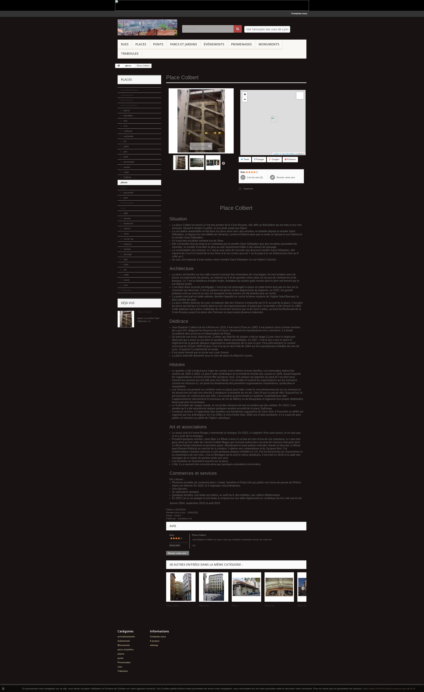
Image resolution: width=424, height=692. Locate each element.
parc (125, 151)
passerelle (128, 192)
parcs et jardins (183, 44)
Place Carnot (304, 605)
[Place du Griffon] (213, 587)
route (125, 264)
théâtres (127, 177)
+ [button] (245, 94)
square (126, 167)
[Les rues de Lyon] (147, 27)
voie (125, 285)
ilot (124, 141)
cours (126, 233)
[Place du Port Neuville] (279, 587)
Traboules (129, 53)
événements (214, 44)
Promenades (241, 44)
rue (125, 269)
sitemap (154, 645)
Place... (236, 605)
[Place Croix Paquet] (181, 587)
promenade (128, 162)
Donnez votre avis (285, 177)
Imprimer (248, 188)
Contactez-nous (299, 13)
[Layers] (300, 95)
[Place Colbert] (180, 162)
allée (125, 213)
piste (125, 156)
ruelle (126, 275)
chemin (127, 228)
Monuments (269, 44)
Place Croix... (173, 605)
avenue (127, 218)
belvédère (128, 115)
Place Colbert (144, 311)
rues (125, 44)
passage (127, 254)
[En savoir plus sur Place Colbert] (126, 319)
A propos (154, 641)
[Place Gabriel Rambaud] (246, 587)
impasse (127, 244)
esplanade (128, 136)
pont (125, 198)
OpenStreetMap (288, 154)
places (140, 44)
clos (125, 126)
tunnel (126, 280)
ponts (158, 44)
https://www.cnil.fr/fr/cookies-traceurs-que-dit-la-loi (389, 688)
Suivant (223, 163)
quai (125, 259)
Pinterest (291, 159)
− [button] (245, 99)
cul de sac (128, 239)
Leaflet (276, 154)
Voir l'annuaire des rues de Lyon (267, 29)
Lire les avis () (254, 177)
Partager (259, 159)
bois (125, 121)
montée (127, 249)
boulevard (128, 223)
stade (126, 172)
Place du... (204, 605)
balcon (126, 110)
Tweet (246, 159)
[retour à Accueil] (118, 66)
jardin (126, 146)
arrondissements (129, 90)
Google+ (275, 159)
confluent (127, 131)
